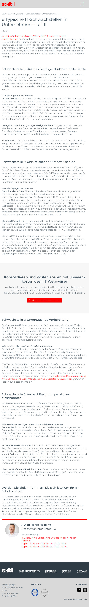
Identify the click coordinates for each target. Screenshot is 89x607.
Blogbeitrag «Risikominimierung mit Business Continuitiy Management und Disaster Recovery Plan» (44, 377)
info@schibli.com (11, 593)
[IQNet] (35, 593)
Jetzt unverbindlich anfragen (44, 300)
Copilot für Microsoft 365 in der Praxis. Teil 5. (44, 543)
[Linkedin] (79, 590)
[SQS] (44, 593)
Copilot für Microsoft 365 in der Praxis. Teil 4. (44, 546)
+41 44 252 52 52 (10, 596)
